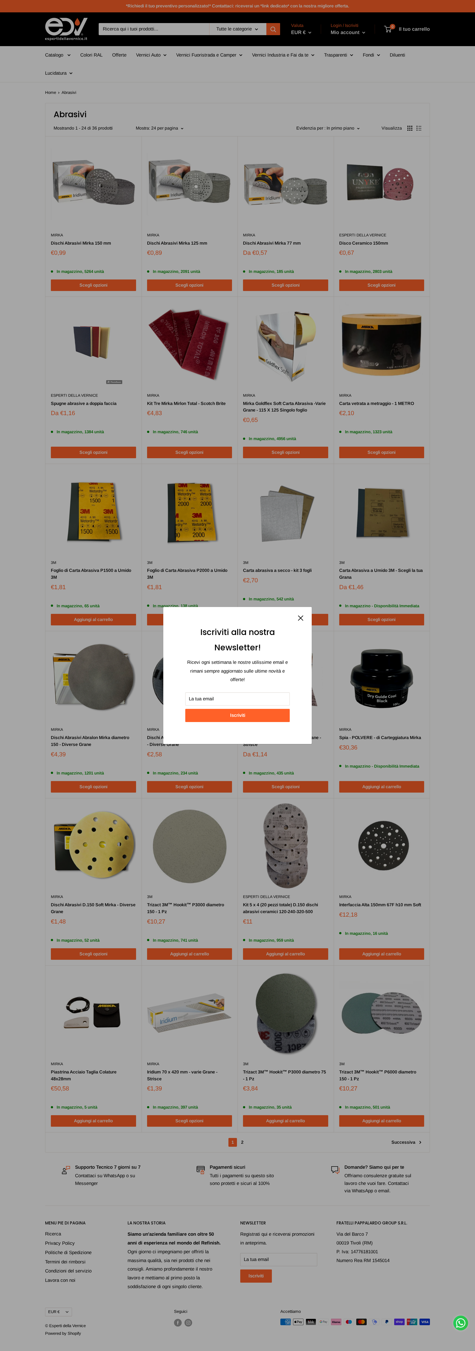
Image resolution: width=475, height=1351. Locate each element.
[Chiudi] (300, 618)
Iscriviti (237, 715)
